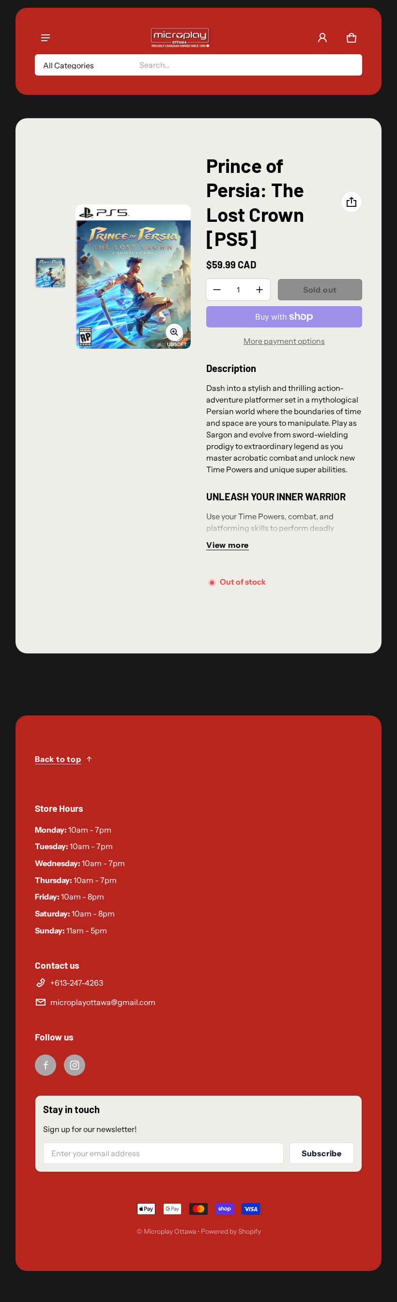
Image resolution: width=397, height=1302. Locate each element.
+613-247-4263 (76, 983)
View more (227, 545)
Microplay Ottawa (170, 1231)
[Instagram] (74, 1065)
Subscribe (322, 1153)
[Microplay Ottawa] (180, 37)
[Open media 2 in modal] (133, 276)
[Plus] (259, 289)
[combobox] (246, 65)
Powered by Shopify (231, 1231)
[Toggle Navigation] (45, 37)
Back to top (58, 759)
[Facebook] (45, 1065)
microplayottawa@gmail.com (102, 1002)
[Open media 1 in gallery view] (50, 272)
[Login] (322, 37)
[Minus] (217, 289)
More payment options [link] (284, 341)
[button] (351, 37)
